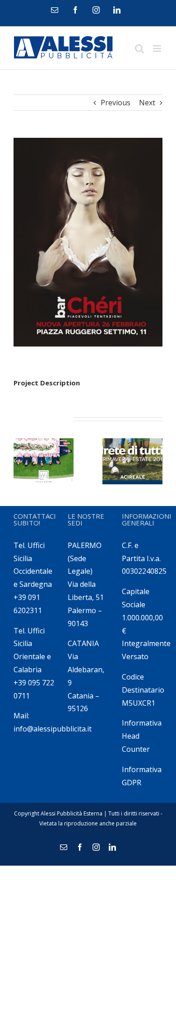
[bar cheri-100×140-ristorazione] (88, 242)
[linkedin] (116, 10)
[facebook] (75, 10)
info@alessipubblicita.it (53, 729)
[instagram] (96, 10)
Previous (115, 103)
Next (147, 103)
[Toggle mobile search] (139, 48)
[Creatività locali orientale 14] (132, 461)
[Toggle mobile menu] (157, 48)
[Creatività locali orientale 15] (44, 461)
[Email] (54, 10)
